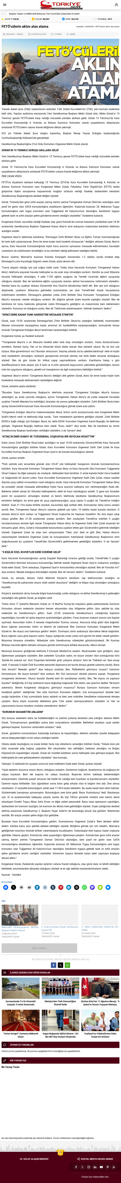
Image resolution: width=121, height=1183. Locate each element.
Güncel (20, 34)
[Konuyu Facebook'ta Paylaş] (53, 965)
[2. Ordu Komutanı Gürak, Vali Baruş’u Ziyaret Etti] (59, 915)
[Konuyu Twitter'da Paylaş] (60, 965)
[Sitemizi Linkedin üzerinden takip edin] (95, 1167)
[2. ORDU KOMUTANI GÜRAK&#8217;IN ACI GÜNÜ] (99, 915)
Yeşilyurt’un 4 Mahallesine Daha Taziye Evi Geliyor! (100, 1035)
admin (72, 34)
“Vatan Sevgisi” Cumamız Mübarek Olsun (20, 1035)
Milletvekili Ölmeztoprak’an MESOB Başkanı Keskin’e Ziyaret (20, 929)
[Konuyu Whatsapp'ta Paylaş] (67, 965)
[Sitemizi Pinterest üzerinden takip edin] (107, 1167)
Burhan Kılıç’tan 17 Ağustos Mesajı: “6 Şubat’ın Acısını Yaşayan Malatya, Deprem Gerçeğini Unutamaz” (100, 1004)
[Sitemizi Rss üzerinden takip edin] (114, 1167)
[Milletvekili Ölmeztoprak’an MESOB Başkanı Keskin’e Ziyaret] (20, 915)
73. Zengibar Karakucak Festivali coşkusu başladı (33, 13)
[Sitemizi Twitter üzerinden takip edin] (82, 1167)
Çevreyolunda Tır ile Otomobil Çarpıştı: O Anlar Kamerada (21, 1003)
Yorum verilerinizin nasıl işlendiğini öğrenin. (73, 1138)
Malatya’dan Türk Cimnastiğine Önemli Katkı (60, 1003)
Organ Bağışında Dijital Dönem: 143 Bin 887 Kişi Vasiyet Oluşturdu (60, 1035)
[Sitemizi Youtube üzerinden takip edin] (101, 1167)
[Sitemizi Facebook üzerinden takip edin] (76, 1167)
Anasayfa (80, 26)
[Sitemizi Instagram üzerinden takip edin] (88, 1167)
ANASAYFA (89, 26)
